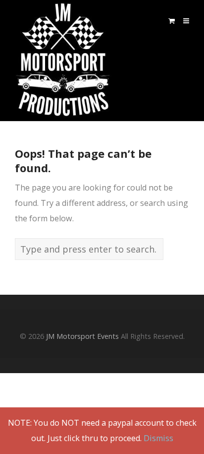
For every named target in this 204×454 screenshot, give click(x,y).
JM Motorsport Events (82, 336)
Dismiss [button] (158, 438)
